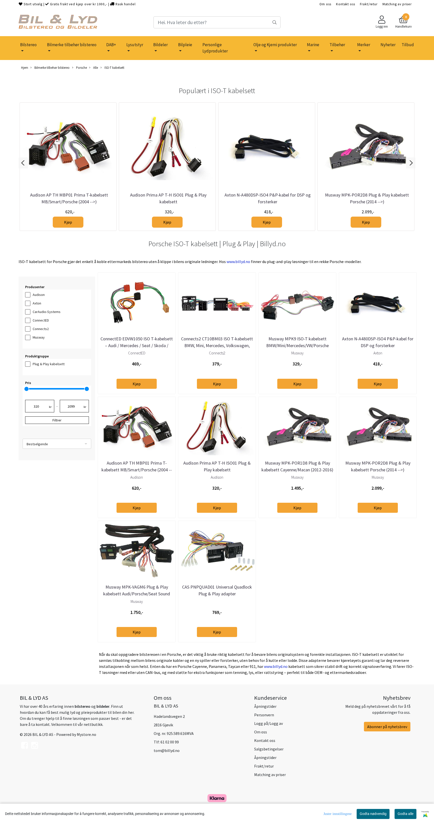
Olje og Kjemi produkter (275, 44)
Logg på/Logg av (268, 723)
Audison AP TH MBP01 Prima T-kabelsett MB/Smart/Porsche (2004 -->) (136, 469)
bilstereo (82, 706)
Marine (313, 44)
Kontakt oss (345, 4)
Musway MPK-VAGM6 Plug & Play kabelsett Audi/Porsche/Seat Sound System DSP (136, 593)
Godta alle (405, 814)
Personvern (264, 714)
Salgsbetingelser (269, 748)
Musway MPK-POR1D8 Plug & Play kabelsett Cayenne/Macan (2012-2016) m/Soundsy (297, 469)
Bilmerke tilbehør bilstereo (71, 44)
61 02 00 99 (169, 741)
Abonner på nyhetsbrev (387, 726)
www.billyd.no (238, 261)
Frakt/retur (368, 4)
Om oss (325, 4)
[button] (23, 162)
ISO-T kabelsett (114, 68)
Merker (363, 44)
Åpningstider (265, 706)
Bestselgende (37, 444)
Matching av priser (397, 4)
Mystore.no (86, 734)
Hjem (24, 68)
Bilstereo (28, 44)
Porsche (81, 68)
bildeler (103, 706)
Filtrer (57, 420)
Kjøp (68, 222)
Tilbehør (337, 44)
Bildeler (160, 44)
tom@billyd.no (167, 750)
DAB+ (111, 44)
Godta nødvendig (373, 814)
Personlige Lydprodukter (215, 48)
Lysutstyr (134, 44)
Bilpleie (185, 44)
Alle (95, 68)
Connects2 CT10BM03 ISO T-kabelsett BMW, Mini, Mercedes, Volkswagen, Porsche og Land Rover (217, 345)
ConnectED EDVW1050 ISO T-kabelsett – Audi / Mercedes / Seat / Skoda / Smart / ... (136, 345)
